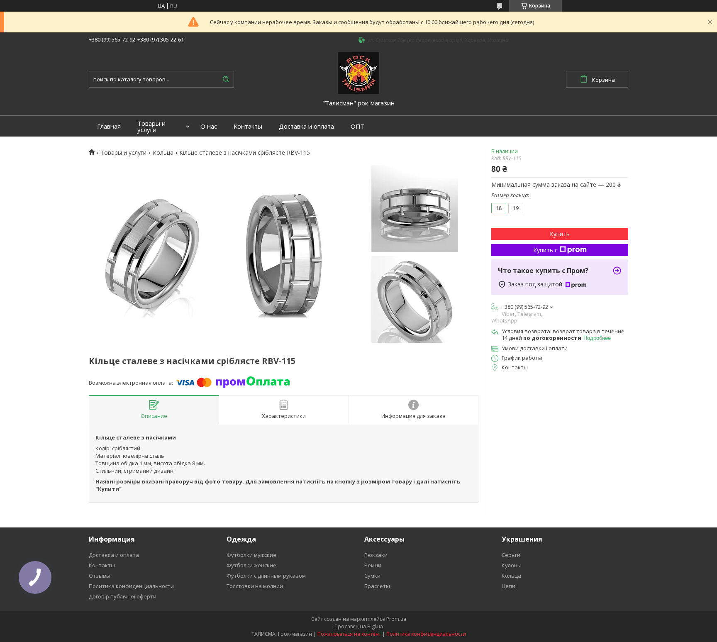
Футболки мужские (251, 555)
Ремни (372, 565)
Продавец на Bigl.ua (358, 626)
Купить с (545, 250)
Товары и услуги (151, 126)
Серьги (511, 555)
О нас (208, 126)
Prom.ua (396, 618)
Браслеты (377, 586)
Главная (109, 126)
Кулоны (512, 565)
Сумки (372, 575)
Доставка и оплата (306, 126)
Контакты (248, 126)
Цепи (508, 586)
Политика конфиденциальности (131, 586)
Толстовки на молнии (255, 586)
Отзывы (99, 575)
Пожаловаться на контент (349, 633)
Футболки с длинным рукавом (266, 575)
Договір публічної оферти (122, 596)
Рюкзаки (376, 555)
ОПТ (358, 126)
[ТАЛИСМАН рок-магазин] (358, 72)
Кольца (163, 152)
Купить (560, 234)
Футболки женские (251, 565)
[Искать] (225, 79)
